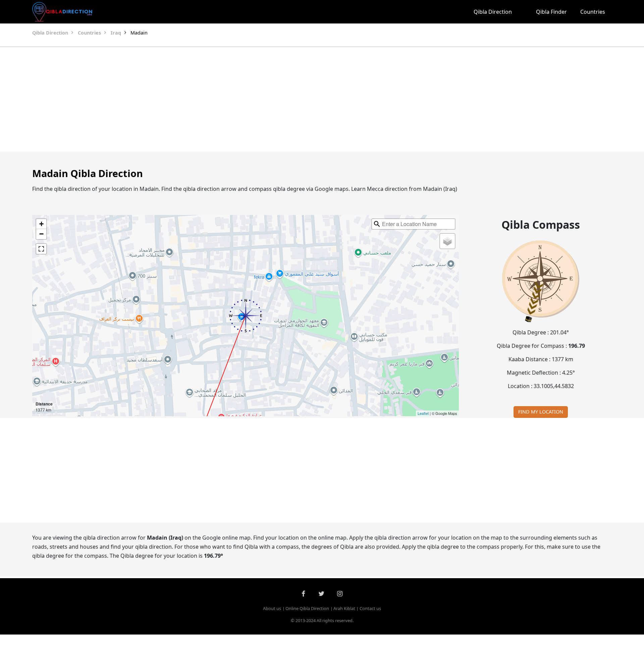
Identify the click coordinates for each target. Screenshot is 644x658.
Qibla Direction (493, 11)
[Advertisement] (306, 99)
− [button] (41, 234)
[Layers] (447, 241)
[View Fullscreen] (41, 249)
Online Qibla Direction (307, 608)
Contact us (370, 608)
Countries (592, 11)
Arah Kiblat (344, 608)
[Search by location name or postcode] (377, 224)
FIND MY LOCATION (540, 411)
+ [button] (41, 224)
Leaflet (423, 413)
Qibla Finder (551, 11)
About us (272, 608)
